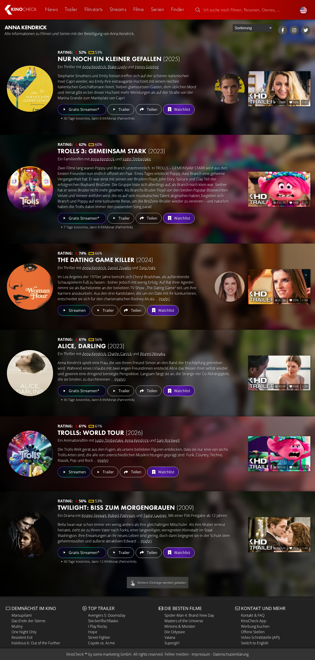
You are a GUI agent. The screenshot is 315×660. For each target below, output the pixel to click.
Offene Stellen (252, 632)
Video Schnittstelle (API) (260, 637)
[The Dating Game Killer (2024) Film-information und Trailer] (30, 287)
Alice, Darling (91, 346)
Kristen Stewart (94, 515)
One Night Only (24, 632)
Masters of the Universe (183, 621)
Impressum (201, 654)
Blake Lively (117, 66)
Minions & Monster (179, 626)
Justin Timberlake (137, 159)
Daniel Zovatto (119, 267)
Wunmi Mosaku (152, 353)
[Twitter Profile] (305, 30)
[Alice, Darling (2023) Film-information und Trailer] (30, 373)
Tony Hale (147, 267)
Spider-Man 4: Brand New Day (189, 615)
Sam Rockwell (168, 440)
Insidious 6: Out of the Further (36, 643)
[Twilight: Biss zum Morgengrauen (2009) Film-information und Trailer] (30, 535)
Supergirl (171, 643)
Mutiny (17, 626)
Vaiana (169, 637)
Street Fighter (99, 637)
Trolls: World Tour (100, 433)
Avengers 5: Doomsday (106, 615)
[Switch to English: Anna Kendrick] (303, 10)
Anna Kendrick (94, 66)
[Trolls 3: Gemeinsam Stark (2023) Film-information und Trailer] (30, 189)
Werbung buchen (255, 626)
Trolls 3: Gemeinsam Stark (111, 151)
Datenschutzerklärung (231, 654)
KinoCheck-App (253, 621)
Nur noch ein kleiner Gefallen (119, 59)
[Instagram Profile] (294, 30)
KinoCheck (75, 654)
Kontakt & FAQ (252, 615)
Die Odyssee (174, 632)
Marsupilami (22, 615)
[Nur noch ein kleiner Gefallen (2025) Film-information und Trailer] (30, 89)
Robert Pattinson (121, 515)
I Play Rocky (97, 626)
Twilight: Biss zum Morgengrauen (126, 508)
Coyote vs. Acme (101, 643)
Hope (92, 632)
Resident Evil (22, 637)
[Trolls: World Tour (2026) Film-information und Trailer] (30, 454)
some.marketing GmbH (112, 654)
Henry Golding (147, 66)
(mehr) (164, 298)
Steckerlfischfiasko (103, 621)
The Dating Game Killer (105, 260)
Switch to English (254, 643)
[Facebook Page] (282, 30)
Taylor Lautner (154, 515)
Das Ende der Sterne (28, 621)
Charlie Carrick (120, 353)
